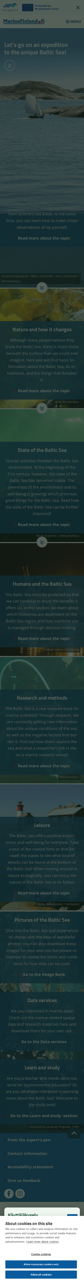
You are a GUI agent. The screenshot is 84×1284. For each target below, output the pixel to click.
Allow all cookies (41, 1274)
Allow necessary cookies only (41, 1264)
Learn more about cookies (42, 1241)
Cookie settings (41, 1254)
